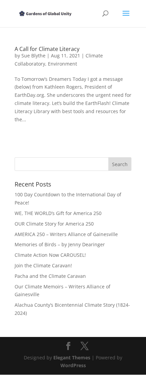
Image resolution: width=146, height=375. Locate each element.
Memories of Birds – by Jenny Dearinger (60, 244)
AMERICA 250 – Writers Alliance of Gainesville (66, 234)
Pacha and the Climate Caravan (50, 276)
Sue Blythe (33, 55)
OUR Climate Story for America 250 (54, 223)
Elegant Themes (71, 357)
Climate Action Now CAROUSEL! (50, 255)
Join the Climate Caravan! (43, 265)
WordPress (73, 365)
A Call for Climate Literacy (47, 49)
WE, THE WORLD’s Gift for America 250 (58, 213)
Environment (62, 63)
